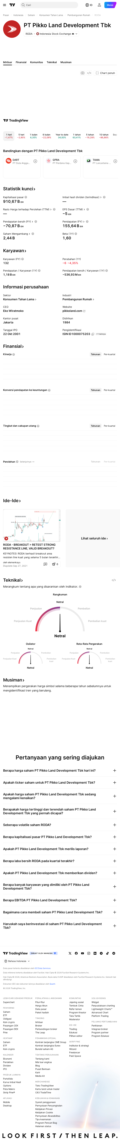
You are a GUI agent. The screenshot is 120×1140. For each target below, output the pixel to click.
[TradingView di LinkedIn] (95, 953)
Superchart (9, 1002)
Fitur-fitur (40, 1002)
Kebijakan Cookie (44, 1112)
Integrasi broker (100, 1029)
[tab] (96, 354)
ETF (5, 1015)
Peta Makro (9, 1089)
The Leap (40, 1032)
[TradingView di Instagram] (89, 953)
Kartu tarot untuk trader (47, 1089)
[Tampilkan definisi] (25, 197)
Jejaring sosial (76, 1002)
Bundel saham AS (44, 1049)
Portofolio (8, 1078)
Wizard (72, 1049)
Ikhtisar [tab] (7, 62)
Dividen (7, 1065)
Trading (73, 1029)
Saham (6, 1011)
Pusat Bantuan (42, 1069)
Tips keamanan (43, 1119)
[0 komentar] (45, 564)
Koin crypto (9, 1022)
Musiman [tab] (66, 62)
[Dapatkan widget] (89, 73)
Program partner (100, 1032)
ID (91, 5)
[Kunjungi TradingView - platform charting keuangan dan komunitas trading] (15, 120)
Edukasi (73, 1032)
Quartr (52, 984)
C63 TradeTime (43, 1092)
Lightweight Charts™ (102, 1009)
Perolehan (8, 1062)
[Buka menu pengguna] (99, 5)
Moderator (74, 1019)
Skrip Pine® (9, 1092)
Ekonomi (7, 1058)
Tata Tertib (74, 1016)
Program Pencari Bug (46, 1122)
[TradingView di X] (70, 953)
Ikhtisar (39, 1022)
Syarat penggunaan (45, 1102)
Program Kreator (77, 1012)
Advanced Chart (100, 1012)
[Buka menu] (4, 5)
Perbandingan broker (46, 1029)
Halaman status (43, 1126)
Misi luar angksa (43, 1062)
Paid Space (75, 1056)
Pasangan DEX (10, 1029)
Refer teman (75, 1009)
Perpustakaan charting (103, 1005)
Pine (5, 1032)
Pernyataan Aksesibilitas (47, 1116)
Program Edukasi (100, 1036)
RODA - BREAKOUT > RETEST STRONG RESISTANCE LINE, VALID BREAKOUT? (29, 546)
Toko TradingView (44, 1085)
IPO (5, 1069)
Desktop (7, 1105)
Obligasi (7, 1018)
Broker (38, 1025)
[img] (73, 33)
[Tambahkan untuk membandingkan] (35, 161)
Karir (37, 1072)
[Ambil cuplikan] (82, 73)
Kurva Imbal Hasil (12, 1082)
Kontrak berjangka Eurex (47, 1045)
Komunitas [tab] (36, 62)
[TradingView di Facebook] (76, 953)
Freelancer (74, 1052)
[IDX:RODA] (6, 538)
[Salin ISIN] (92, 334)
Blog (37, 1065)
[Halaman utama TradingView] (12, 5)
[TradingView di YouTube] (82, 953)
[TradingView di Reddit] (114, 953)
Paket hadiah (42, 1012)
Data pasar (41, 1009)
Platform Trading (100, 1016)
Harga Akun (41, 1005)
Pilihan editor (75, 1036)
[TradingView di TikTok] (107, 953)
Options (7, 1085)
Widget (95, 1002)
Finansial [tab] (21, 62)
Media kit (40, 1076)
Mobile (6, 1102)
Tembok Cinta (76, 1005)
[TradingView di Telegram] (101, 953)
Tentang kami (42, 1058)
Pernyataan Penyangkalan (48, 1105)
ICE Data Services (42, 968)
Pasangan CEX (10, 1025)
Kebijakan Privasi (43, 1109)
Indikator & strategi (79, 1045)
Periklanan (97, 1025)
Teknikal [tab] (52, 62)
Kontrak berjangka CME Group (50, 1042)
